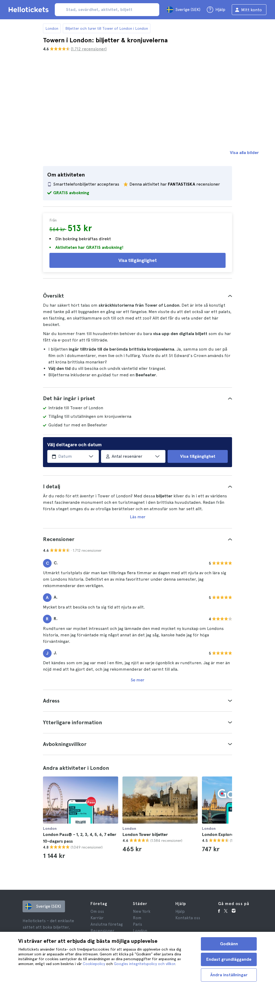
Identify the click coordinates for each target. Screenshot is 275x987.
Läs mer (137, 516)
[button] (137, 295)
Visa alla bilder (244, 152)
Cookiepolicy (94, 964)
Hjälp (180, 911)
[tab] (137, 295)
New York (141, 911)
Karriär (97, 917)
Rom (137, 917)
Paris (137, 924)
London (51, 28)
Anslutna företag (107, 924)
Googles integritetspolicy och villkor (144, 964)
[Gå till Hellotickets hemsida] (29, 9)
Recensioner (102, 930)
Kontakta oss (187, 917)
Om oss (97, 911)
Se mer (137, 679)
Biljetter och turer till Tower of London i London (106, 28)
